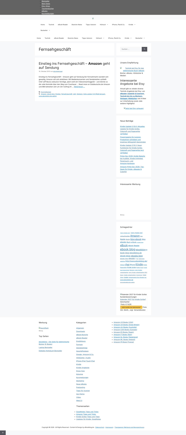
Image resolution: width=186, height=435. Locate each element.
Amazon (43, 94)
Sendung (80, 94)
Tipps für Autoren (83, 391)
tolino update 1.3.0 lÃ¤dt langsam (94, 94)
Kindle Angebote (82, 368)
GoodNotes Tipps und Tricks (87, 412)
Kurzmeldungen (48, 14)
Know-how (80, 371)
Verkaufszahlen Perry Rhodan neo (137, 277)
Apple (122, 239)
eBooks (44, 11)
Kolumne (79, 374)
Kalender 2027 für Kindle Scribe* (133, 299)
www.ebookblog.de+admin (48, 96)
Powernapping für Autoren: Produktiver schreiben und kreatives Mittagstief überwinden (133, 139)
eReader (132, 259)
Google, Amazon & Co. (85, 354)
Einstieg (58, 94)
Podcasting (80, 387)
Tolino (121, 277)
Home (43, 24)
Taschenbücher (48, 9)
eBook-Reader (63, 24)
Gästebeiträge (81, 348)
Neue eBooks (81, 384)
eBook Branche (82, 335)
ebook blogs (125, 256)
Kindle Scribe (131, 267)
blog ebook (135, 239)
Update (126, 277)
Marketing (132, 270)
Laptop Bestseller (45, 347)
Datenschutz (99, 427)
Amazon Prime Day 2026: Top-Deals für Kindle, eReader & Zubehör (132, 169)
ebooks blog (137, 256)
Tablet (144, 275)
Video (78, 397)
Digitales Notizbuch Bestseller (50, 351)
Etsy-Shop (46, 6)
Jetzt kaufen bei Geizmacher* (131, 307)
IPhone (132, 265)
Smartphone (139, 275)
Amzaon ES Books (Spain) (124, 332)
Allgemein (80, 328)
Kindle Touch (139, 267)
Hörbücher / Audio (83, 358)
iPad (127, 264)
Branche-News (77, 24)
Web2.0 (79, 401)
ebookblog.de (136, 253)
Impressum (109, 427)
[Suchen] (144, 49)
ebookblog (141, 249)
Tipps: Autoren (91, 24)
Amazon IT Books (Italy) (123, 335)
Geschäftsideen (82, 351)
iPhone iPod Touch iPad (85, 361)
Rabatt (121, 275)
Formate (79, 345)
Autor (128, 239)
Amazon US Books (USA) (123, 322)
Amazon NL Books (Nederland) (126, 337)
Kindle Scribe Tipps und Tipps (88, 417)
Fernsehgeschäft (66, 94)
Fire (137, 258)
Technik (51, 24)
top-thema (80, 394)
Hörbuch (103, 24)
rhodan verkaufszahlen (130, 275)
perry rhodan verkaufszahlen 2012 (138, 272)
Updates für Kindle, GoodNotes (88, 419)
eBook (124, 245)
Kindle (131, 24)
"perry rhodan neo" (125, 233)
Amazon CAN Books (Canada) (125, 330)
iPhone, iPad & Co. (118, 24)
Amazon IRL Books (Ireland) (124, 340)
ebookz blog (124, 258)
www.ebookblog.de (126, 280)
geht (74, 94)
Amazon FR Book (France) (124, 342)
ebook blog (51, 94)
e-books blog (140, 242)
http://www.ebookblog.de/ (136, 261)
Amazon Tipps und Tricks (86, 414)
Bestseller (45, 1)
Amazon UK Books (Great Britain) (127, 325)
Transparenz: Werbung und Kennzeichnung (129, 427)
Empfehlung (80, 341)
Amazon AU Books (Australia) (125, 327)
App (141, 236)
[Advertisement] (136, 201)
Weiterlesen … (79, 87)
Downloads (80, 331)
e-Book (133, 242)
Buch (128, 242)
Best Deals (46, 4)
